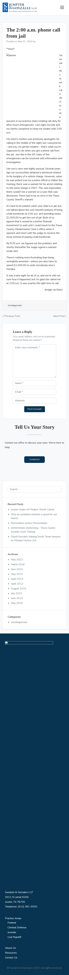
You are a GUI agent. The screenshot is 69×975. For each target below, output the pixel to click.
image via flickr (53, 289)
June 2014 (17, 569)
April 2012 (17, 584)
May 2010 (17, 603)
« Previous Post (11, 316)
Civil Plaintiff (14, 937)
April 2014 (17, 579)
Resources (11, 953)
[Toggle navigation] (62, 7)
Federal (12, 922)
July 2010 (16, 593)
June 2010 (17, 598)
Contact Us (34, 459)
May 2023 (17, 559)
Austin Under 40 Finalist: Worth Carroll (32, 509)
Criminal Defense (17, 927)
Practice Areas (13, 918)
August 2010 (18, 588)
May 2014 (17, 574)
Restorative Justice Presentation (29, 523)
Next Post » (60, 316)
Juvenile (12, 932)
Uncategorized (19, 622)
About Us (10, 948)
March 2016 (18, 564)
